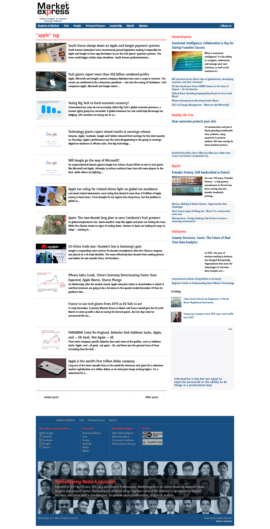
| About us (225, 26)
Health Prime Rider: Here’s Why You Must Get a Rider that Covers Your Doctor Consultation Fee (201, 154)
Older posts (151, 397)
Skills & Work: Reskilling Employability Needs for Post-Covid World (202, 95)
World (85, 447)
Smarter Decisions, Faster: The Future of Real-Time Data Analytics (201, 239)
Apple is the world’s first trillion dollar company (101, 361)
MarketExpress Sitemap (124, 443)
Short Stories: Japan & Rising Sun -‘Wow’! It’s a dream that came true (201, 212)
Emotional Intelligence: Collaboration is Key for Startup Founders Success (203, 45)
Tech (66, 26)
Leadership (115, 26)
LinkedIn (47, 436)
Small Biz (86, 443)
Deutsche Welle (153, 433)
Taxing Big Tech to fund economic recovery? (98, 102)
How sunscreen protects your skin (194, 121)
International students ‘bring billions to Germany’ (196, 279)
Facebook (47, 440)
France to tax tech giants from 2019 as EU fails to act (105, 303)
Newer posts (51, 397)
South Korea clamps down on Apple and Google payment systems (114, 45)
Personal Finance (95, 26)
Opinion (143, 26)
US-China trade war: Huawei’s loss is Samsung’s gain (105, 246)
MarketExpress (44, 518)
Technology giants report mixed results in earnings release (109, 131)
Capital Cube (152, 440)
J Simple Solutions (223, 518)
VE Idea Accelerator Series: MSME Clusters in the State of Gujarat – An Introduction (200, 87)
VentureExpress (182, 36)
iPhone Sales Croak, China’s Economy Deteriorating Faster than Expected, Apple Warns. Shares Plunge (112, 277)
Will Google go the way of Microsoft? (93, 160)
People (77, 26)
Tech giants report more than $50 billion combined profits (108, 74)
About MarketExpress (122, 433)
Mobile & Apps (46, 433)
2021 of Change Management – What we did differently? (201, 105)
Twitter (46, 447)
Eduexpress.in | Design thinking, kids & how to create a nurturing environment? (199, 219)
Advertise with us (121, 436)
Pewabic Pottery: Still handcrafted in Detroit (201, 172)
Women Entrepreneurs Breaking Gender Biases (195, 100)
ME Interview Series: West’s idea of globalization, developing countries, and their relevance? (202, 80)
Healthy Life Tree (182, 115)
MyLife (130, 26)
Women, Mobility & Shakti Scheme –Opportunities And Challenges (199, 205)
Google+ (47, 443)
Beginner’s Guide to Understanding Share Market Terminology (203, 283)
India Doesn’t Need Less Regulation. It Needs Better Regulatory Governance (206, 300)
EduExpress (179, 231)
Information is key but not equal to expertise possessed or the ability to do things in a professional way (200, 382)
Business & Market (48, 26)
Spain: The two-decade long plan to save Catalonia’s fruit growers (114, 217)
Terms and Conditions (123, 440)
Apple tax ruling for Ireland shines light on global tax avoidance (113, 188)
